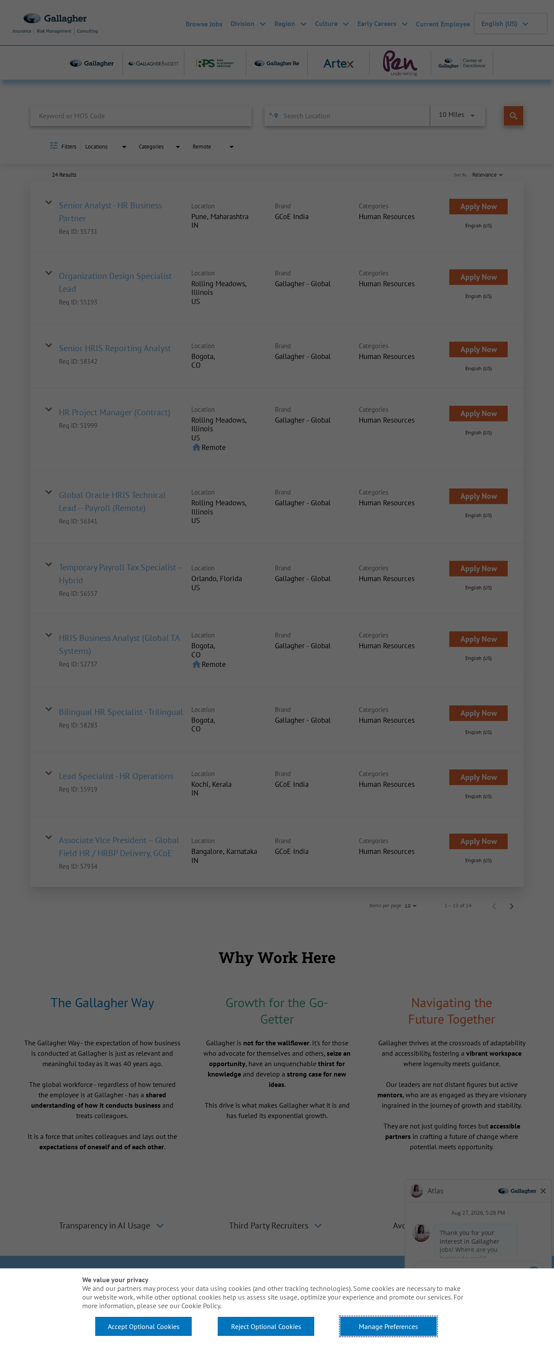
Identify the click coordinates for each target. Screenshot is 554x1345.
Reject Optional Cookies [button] (266, 1326)
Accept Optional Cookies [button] (144, 1326)
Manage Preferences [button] (388, 1326)
